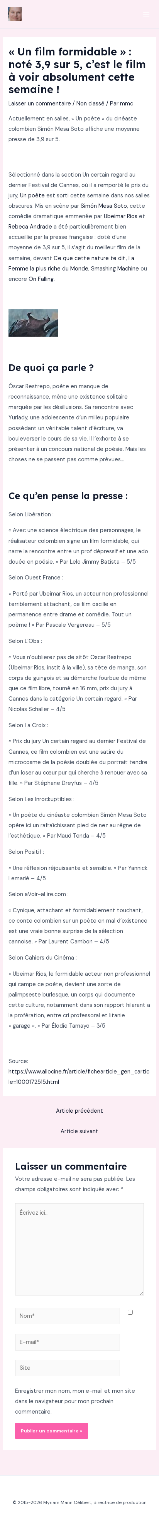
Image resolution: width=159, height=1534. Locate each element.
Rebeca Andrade (30, 226)
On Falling (41, 279)
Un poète (32, 195)
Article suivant (79, 1131)
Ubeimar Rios (120, 216)
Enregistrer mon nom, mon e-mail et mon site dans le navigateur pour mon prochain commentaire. (75, 1401)
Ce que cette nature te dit (90, 258)
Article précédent (79, 1111)
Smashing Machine (115, 268)
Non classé (90, 103)
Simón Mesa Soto (104, 206)
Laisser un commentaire (39, 103)
